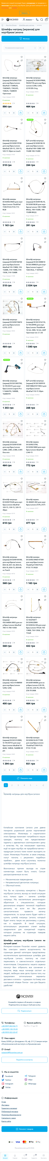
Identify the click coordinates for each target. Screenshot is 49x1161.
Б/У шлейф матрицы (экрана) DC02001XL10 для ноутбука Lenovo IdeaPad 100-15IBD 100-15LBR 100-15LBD (35, 146)
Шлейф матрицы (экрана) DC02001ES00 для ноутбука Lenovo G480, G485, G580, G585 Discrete (12, 447)
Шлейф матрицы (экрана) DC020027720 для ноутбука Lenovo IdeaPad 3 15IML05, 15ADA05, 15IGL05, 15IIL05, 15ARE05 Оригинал (12, 86)
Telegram (32, 1076)
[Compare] (22, 60)
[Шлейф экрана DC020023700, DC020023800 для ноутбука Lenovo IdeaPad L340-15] (36, 430)
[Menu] (3, 19)
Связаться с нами (9, 1118)
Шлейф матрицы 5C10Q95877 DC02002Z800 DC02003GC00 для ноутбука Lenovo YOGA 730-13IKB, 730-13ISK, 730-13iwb (36, 625)
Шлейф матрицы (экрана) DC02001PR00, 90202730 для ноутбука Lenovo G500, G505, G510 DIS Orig (36, 83)
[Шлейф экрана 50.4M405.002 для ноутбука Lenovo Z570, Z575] (36, 487)
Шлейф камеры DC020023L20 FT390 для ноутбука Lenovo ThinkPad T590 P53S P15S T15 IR (34, 743)
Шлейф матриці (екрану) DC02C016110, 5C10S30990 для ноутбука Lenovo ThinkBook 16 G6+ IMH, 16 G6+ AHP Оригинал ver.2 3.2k (36, 326)
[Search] (41, 19)
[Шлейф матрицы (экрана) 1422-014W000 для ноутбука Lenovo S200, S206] (13, 668)
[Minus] (5, 113)
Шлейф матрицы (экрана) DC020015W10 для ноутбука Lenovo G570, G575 (12, 323)
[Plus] (14, 113)
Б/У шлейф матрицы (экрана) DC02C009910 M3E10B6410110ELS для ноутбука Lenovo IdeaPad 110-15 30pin (36, 386)
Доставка (5, 1105)
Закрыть (24, 13)
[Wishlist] (22, 57)
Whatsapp (32, 1084)
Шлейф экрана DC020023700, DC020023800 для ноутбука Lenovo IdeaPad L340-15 (36, 447)
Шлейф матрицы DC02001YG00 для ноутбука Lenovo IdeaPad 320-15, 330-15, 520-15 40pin (13, 504)
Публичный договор (10, 1112)
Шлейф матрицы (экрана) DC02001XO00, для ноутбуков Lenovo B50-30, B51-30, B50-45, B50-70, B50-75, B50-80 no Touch (12, 563)
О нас (4, 1102)
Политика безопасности (11, 1115)
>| (43, 785)
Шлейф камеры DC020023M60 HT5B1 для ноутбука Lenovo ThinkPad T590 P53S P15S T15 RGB (35, 562)
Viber (30, 1080)
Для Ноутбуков (11, 25)
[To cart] (20, 113)
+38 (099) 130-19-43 (10, 1029)
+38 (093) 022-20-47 (10, 1032)
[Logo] (12, 19)
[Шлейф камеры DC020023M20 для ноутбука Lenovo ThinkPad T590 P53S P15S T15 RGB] (13, 187)
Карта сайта (6, 1121)
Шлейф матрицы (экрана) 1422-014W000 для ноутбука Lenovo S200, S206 (12, 684)
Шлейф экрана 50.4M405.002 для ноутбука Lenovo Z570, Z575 (36, 502)
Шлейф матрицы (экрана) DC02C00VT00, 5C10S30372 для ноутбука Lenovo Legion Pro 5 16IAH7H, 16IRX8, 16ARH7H (12, 387)
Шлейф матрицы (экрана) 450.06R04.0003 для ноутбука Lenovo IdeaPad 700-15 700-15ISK (12, 622)
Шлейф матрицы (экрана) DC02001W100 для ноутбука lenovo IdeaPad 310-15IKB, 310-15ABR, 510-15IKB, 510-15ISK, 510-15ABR (12, 265)
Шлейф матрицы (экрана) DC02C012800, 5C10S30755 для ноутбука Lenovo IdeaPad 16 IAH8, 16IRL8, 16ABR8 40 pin (13, 744)
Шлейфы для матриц (26, 25)
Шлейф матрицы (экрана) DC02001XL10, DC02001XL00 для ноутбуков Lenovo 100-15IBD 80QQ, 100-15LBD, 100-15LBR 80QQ (36, 205)
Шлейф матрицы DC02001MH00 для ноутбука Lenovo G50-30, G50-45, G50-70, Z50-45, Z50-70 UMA (35, 685)
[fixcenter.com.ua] (24, 996)
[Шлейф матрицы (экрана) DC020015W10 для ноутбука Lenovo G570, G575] (13, 307)
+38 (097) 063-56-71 (10, 1026)
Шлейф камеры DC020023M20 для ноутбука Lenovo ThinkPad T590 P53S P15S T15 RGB (13, 204)
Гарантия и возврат (9, 1108)
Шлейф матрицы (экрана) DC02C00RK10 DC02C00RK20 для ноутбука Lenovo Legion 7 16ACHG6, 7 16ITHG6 (36, 264)
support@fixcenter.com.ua (12, 1052)
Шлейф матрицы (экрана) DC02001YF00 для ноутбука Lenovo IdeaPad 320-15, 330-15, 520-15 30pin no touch (12, 146)
